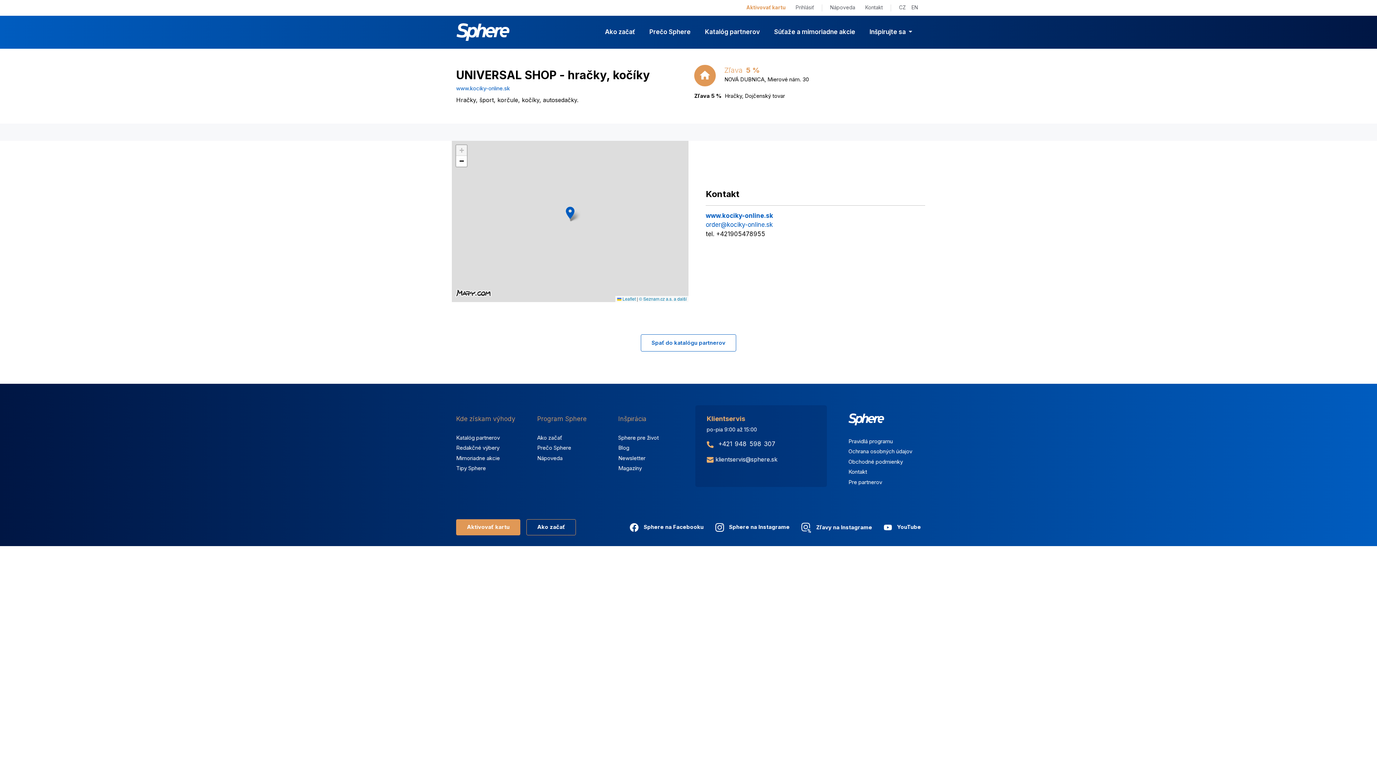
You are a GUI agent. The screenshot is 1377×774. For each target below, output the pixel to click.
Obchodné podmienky (875, 461)
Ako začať (620, 31)
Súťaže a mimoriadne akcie (814, 31)
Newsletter (631, 458)
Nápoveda (842, 7)
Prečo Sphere (670, 31)
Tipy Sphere (471, 468)
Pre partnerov (865, 482)
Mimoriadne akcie (478, 458)
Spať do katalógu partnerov (688, 342)
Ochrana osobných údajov (880, 451)
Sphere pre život (638, 437)
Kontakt (874, 7)
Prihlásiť (805, 7)
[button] (570, 213)
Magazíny (630, 468)
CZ (902, 7)
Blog (623, 447)
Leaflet (628, 299)
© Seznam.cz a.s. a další (663, 299)
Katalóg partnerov (732, 31)
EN (915, 7)
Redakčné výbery (478, 447)
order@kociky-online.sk (739, 224)
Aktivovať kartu (766, 7)
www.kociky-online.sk (483, 88)
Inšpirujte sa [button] (888, 31)
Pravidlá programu (870, 441)
